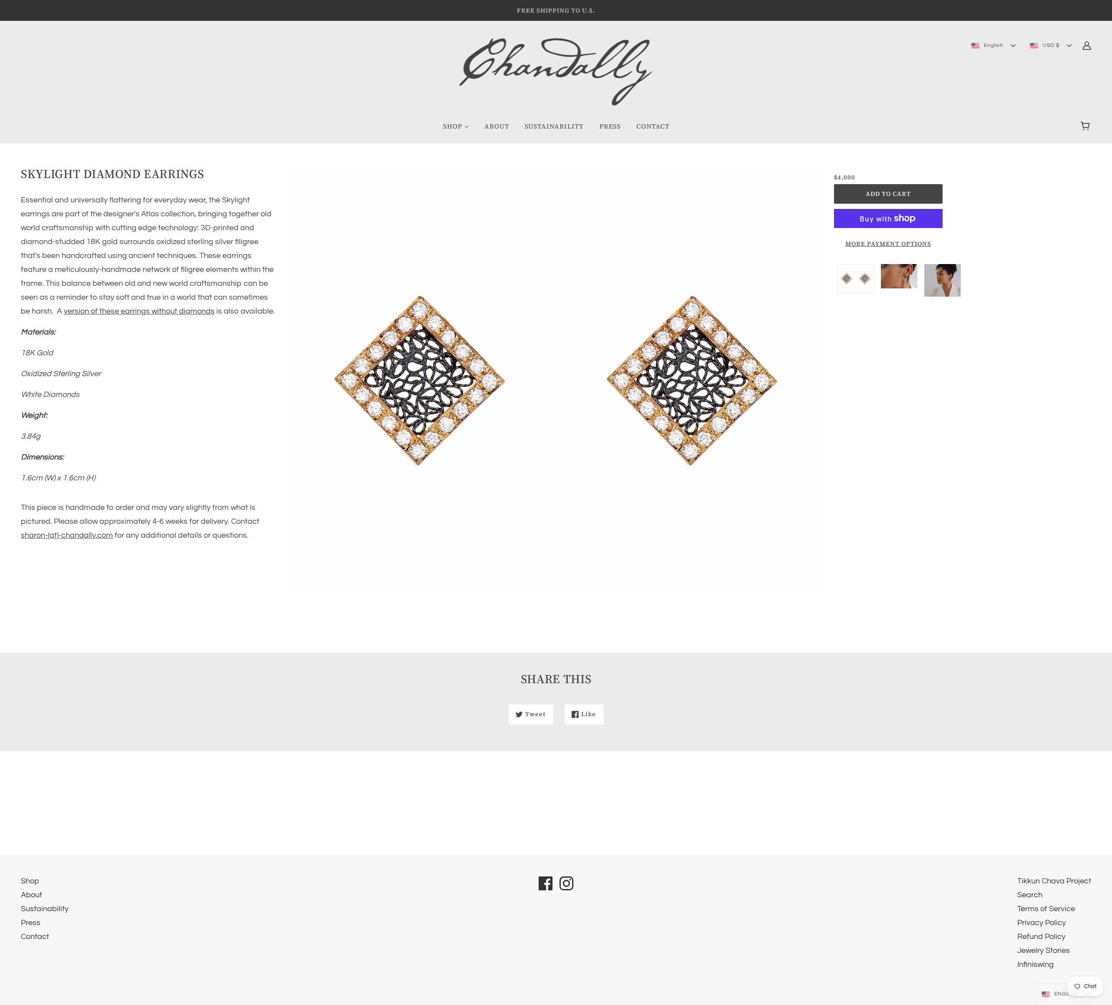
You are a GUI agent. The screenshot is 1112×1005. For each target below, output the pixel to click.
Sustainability (45, 909)
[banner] (556, 71)
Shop (30, 881)
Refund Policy (1041, 936)
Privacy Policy (1041, 923)
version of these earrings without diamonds (139, 311)
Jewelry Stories (1043, 950)
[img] (1087, 45)
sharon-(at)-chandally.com (67, 535)
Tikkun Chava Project (1054, 881)
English (992, 45)
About (31, 895)
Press (30, 923)
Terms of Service (1046, 909)
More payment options (888, 243)
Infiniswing (1035, 964)
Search (1029, 895)
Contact (35, 936)
